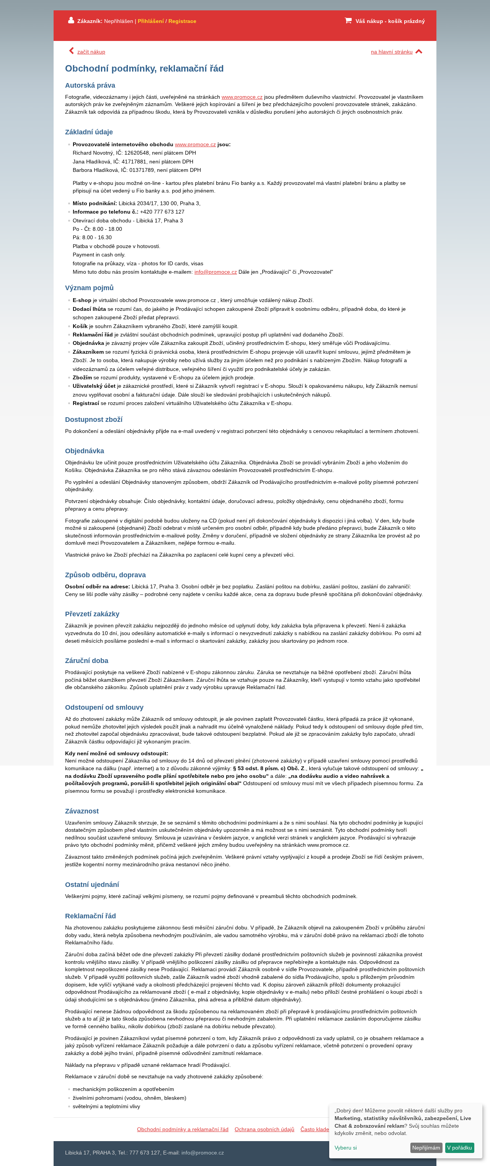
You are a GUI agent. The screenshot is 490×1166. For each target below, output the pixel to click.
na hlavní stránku (392, 52)
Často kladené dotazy (327, 1129)
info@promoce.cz (215, 272)
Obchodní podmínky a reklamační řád (183, 1129)
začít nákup (91, 52)
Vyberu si (346, 1148)
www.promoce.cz (242, 97)
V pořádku (459, 1148)
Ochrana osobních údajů (264, 1129)
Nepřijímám (426, 1148)
